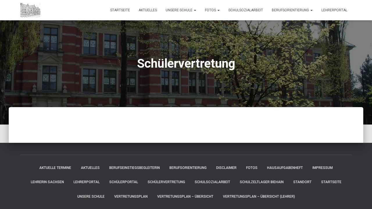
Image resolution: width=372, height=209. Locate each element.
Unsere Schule (179, 10)
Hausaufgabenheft (285, 168)
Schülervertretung (166, 182)
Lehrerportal (334, 10)
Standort (302, 182)
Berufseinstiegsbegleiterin (134, 168)
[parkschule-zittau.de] (30, 10)
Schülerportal (123, 182)
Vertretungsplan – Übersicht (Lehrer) (259, 196)
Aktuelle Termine (55, 168)
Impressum (322, 168)
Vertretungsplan (131, 196)
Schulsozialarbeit (245, 10)
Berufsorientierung (291, 10)
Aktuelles (148, 10)
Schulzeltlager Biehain (262, 182)
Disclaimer (226, 168)
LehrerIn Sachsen (47, 182)
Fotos (211, 10)
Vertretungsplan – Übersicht (185, 196)
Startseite (120, 10)
